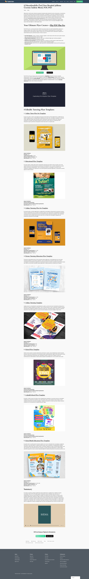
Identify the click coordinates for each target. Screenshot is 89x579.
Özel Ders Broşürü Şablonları (39, 542)
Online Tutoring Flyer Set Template (36, 208)
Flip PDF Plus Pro (57, 25)
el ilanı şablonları (37, 78)
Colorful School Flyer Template (35, 395)
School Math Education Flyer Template (37, 441)
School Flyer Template (32, 350)
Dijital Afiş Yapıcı (33, 541)
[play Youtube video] (44, 58)
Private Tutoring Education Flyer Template (38, 256)
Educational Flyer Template (34, 161)
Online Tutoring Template (33, 303)
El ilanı (45, 541)
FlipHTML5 (47, 76)
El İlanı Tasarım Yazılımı (50, 541)
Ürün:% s (57, 1)
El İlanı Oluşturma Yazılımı (29, 542)
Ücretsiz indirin (79, 1)
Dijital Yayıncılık (40, 541)
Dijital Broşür (27, 541)
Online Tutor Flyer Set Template (35, 113)
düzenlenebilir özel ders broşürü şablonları (36, 18)
